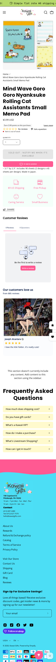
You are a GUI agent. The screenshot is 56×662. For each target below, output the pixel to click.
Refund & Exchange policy (17, 535)
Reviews (7, 582)
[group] (28, 3)
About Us (8, 526)
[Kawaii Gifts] (28, 12)
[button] (45, 12)
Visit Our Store (11, 558)
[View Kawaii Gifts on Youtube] (31, 625)
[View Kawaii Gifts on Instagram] (5, 625)
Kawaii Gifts (14, 645)
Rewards (7, 530)
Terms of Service (12, 544)
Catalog (7, 540)
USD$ (5, 640)
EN (15, 640)
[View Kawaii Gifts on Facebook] (18, 625)
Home (5, 74)
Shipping (7, 568)
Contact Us (9, 563)
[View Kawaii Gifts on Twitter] (25, 625)
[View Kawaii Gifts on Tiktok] (11, 625)
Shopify (32, 645)
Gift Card (7, 573)
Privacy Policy (10, 549)
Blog (5, 577)
